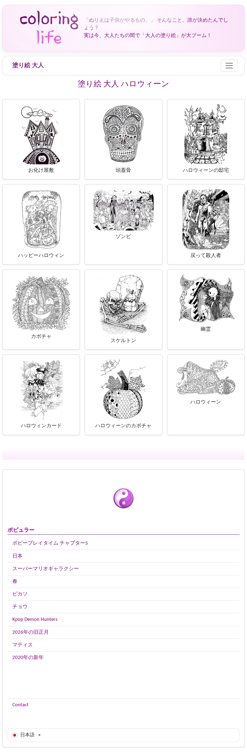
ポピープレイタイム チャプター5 (50, 543)
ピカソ (20, 594)
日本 (17, 556)
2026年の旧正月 (30, 632)
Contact (20, 704)
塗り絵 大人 (28, 66)
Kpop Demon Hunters (35, 619)
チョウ (20, 606)
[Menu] (229, 66)
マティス (22, 645)
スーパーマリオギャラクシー (45, 568)
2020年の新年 (28, 657)
